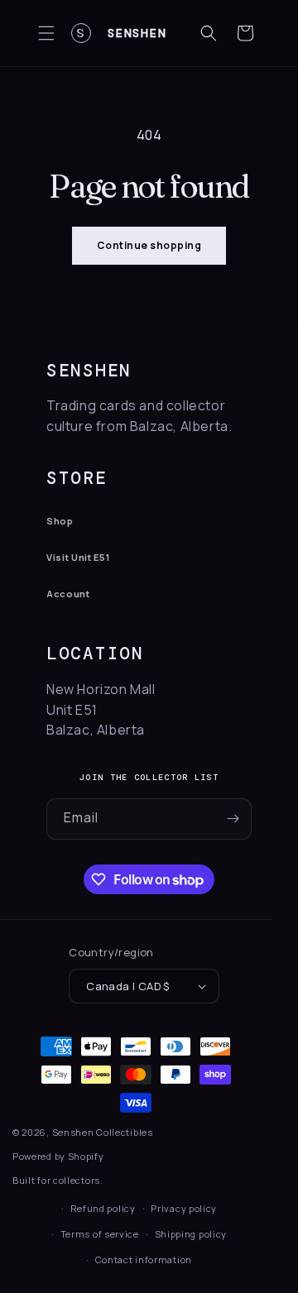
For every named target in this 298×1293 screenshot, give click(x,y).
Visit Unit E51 (77, 557)
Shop (60, 521)
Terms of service (99, 1234)
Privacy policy (184, 1208)
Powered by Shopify (58, 1156)
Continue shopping (149, 245)
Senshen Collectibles (102, 1132)
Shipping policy (191, 1234)
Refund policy (103, 1208)
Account (68, 593)
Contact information (143, 1259)
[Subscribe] (232, 819)
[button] (46, 33)
